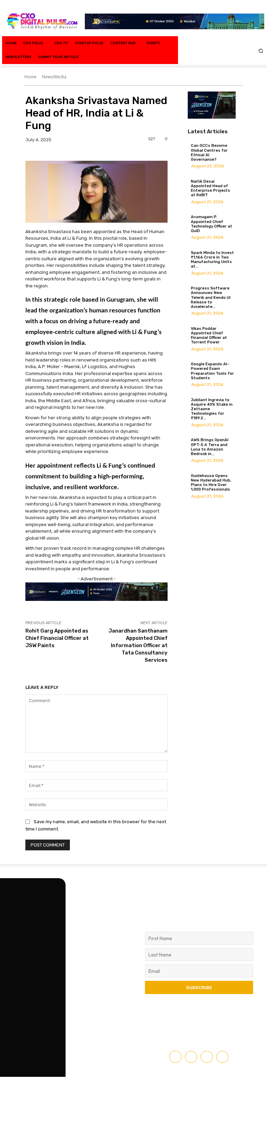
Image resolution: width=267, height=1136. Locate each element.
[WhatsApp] (80, 153)
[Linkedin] (219, 43)
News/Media (54, 77)
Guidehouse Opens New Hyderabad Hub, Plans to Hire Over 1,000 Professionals (211, 483)
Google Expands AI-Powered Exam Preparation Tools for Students (212, 371)
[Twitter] (235, 43)
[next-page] (193, 504)
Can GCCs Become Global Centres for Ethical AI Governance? (209, 152)
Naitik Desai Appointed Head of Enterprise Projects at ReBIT (210, 188)
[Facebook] (203, 43)
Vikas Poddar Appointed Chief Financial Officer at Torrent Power (209, 335)
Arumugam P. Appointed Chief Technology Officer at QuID (211, 224)
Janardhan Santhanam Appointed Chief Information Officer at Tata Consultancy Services (138, 645)
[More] (112, 153)
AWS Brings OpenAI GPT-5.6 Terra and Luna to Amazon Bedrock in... (209, 447)
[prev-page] (190, 504)
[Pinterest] (64, 153)
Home (30, 77)
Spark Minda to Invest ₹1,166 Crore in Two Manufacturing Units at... (212, 260)
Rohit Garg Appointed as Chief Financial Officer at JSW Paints (57, 638)
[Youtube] (238, 59)
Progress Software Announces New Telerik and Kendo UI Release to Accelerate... (210, 297)
